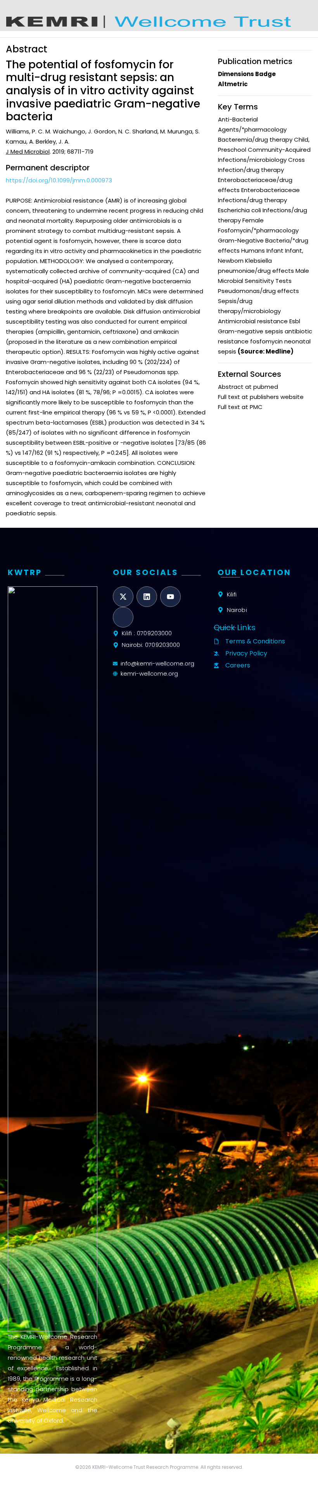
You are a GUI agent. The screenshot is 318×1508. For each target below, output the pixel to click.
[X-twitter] (123, 596)
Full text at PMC (240, 407)
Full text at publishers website (261, 397)
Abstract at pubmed (248, 387)
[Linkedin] (147, 596)
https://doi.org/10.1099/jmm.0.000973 (59, 180)
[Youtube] (170, 596)
